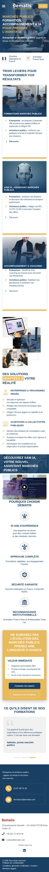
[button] (3, 6)
